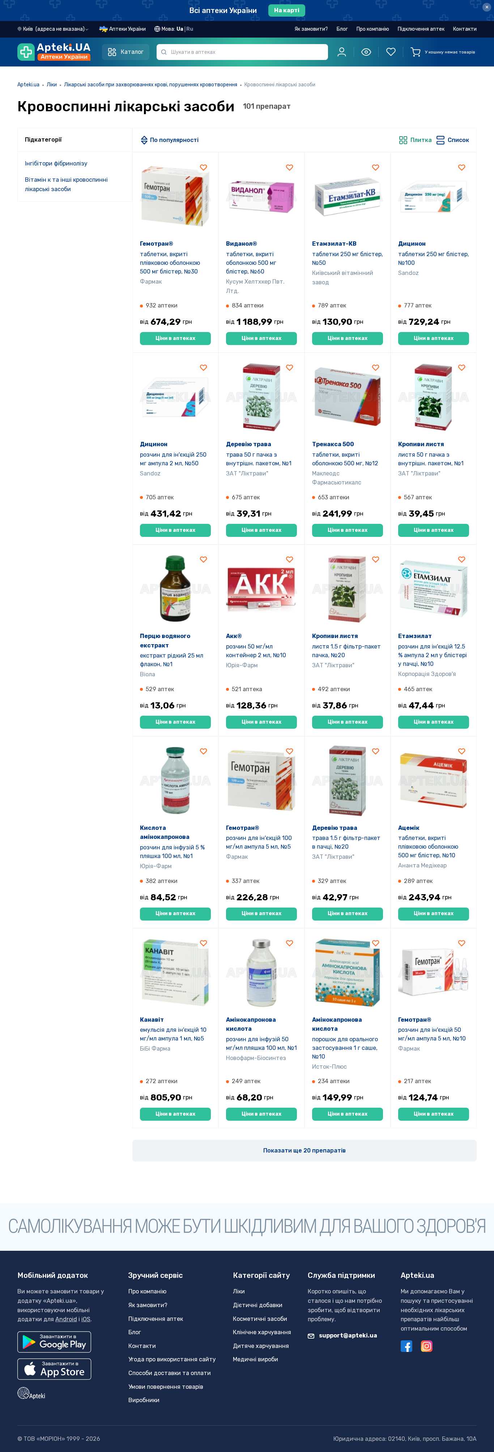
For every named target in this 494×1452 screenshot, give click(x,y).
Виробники (143, 1400)
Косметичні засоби (260, 1318)
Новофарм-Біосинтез (256, 1058)
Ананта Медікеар (422, 865)
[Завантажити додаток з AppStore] (54, 1369)
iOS (85, 1319)
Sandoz (408, 273)
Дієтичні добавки (257, 1305)
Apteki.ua (28, 85)
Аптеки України (127, 29)
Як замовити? (311, 29)
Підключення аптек (421, 29)
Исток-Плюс (329, 1066)
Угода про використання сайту (172, 1359)
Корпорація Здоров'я (427, 674)
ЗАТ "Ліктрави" (247, 473)
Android (66, 1319)
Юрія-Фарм (242, 665)
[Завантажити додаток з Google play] (54, 1342)
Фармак (151, 281)
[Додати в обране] (203, 167)
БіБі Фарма (155, 1048)
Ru (189, 29)
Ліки (52, 85)
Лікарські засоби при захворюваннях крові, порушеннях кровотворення (150, 85)
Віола (147, 674)
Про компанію (373, 29)
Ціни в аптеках (175, 338)
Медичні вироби (255, 1359)
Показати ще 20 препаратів (304, 1150)
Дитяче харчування (261, 1346)
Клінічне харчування (262, 1332)
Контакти (465, 29)
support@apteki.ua (347, 1335)
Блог (342, 29)
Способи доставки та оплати (169, 1373)
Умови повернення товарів (165, 1386)
